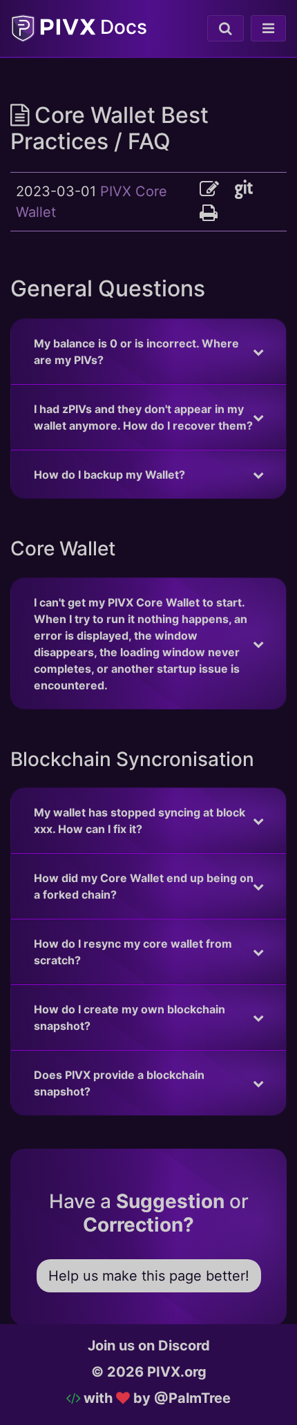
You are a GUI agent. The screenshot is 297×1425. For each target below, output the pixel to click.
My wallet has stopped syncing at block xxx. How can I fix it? (139, 820)
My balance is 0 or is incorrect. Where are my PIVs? (136, 351)
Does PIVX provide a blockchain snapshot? (119, 1083)
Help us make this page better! (148, 1276)
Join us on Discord (149, 1345)
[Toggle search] (225, 28)
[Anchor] (216, 287)
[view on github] (249, 189)
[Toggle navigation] (268, 28)
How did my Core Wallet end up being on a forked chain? (143, 886)
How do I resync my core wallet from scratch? (133, 952)
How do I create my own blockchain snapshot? (129, 1017)
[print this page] (209, 212)
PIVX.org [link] (177, 1372)
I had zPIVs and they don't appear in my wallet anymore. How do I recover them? (143, 417)
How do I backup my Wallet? (109, 474)
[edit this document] (217, 189)
